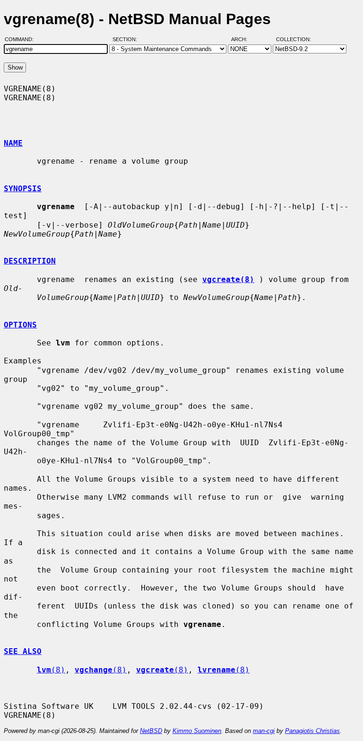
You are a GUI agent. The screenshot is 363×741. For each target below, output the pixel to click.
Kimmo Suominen (197, 730)
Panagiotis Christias (312, 730)
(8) (51, 669)
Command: (22, 39)
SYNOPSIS (23, 188)
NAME (13, 143)
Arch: (243, 39)
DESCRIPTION (30, 260)
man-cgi (264, 730)
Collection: (293, 39)
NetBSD (151, 730)
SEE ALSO (23, 651)
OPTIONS (20, 324)
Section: (126, 39)
